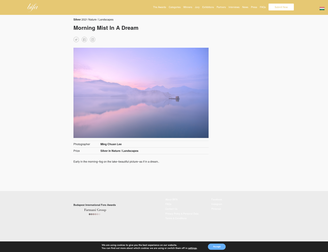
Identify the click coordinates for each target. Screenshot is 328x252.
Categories (175, 7)
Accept (217, 246)
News (245, 7)
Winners (187, 7)
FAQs (263, 7)
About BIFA (171, 199)
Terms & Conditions (176, 218)
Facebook (216, 199)
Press (254, 7)
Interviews (234, 7)
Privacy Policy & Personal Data (182, 213)
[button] (76, 39)
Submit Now (281, 7)
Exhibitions (208, 7)
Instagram (216, 204)
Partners (221, 7)
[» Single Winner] (32, 7)
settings (192, 248)
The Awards (159, 7)
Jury (197, 7)
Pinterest (216, 208)
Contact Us (171, 208)
